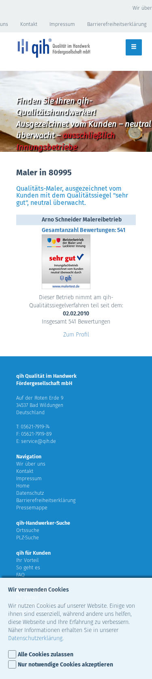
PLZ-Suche (27, 537)
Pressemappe (31, 507)
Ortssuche (27, 530)
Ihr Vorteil (27, 560)
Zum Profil (76, 334)
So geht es (28, 567)
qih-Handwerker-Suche (43, 523)
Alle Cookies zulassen (45, 654)
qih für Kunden (33, 553)
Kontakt (28, 24)
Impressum (62, 24)
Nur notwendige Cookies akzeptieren (65, 664)
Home (23, 486)
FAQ (20, 575)
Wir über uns (30, 464)
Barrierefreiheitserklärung (45, 500)
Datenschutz (30, 493)
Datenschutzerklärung (35, 638)
